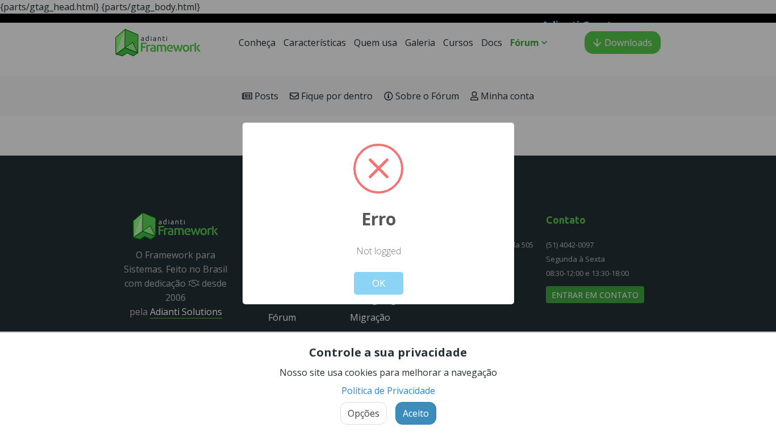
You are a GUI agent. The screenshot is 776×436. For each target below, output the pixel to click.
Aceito (416, 413)
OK (378, 283)
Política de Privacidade (388, 390)
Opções (363, 413)
